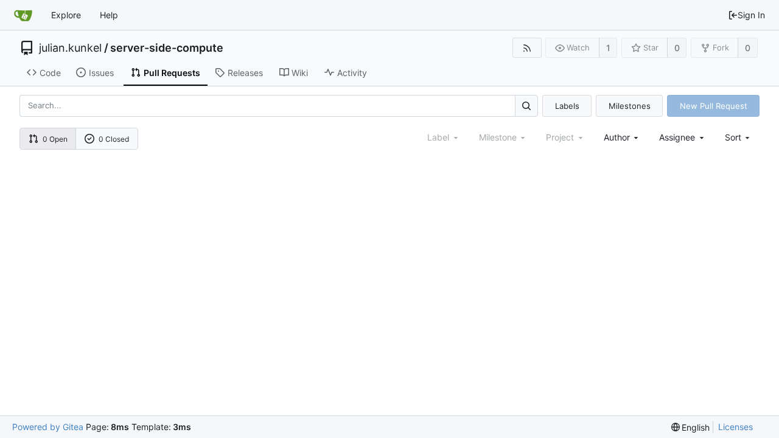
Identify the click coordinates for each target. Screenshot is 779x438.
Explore (66, 15)
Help (109, 15)
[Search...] (526, 105)
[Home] (23, 15)
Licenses (735, 427)
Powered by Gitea (47, 427)
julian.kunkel (70, 48)
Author (617, 137)
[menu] (738, 137)
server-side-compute (166, 48)
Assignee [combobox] (677, 137)
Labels (567, 106)
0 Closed (114, 139)
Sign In (751, 15)
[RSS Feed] (526, 48)
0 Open (55, 139)
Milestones (630, 106)
